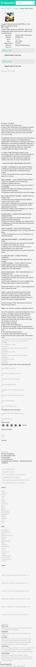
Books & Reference (7, 535)
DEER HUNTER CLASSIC (25, 651)
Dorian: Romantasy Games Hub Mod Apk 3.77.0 (15, 575)
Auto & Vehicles (5, 532)
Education (4, 544)
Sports (3, 516)
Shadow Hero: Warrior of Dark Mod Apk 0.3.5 (14, 583)
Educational (4, 503)
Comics (3, 539)
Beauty (3, 533)
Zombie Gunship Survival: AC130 (18, 657)
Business (4, 537)
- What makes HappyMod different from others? (15, 480)
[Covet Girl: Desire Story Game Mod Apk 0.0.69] (4, 589)
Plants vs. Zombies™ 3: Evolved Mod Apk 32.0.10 (15, 606)
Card (2, 498)
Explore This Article (8, 123)
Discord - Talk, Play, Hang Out (18, 644)
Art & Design (5, 530)
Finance (3, 550)
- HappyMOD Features (8, 472)
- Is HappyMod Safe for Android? (10, 477)
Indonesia (23, 633)
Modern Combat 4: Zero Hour (17, 648)
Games (9, 8)
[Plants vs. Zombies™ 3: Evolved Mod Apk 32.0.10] (4, 605)
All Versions (4, 362)
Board (3, 496)
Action (3, 491)
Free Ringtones (13, 629)
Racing (3, 509)
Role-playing (5, 511)
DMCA (7, 629)
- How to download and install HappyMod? (13, 474)
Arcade (3, 494)
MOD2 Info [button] (6, 61)
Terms (3, 629)
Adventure (4, 493)
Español (8, 633)
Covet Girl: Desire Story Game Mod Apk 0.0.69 (15, 591)
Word (3, 522)
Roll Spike (9, 660)
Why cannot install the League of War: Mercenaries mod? (17, 336)
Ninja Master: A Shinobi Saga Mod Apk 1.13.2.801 (15, 599)
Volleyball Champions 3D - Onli (20, 659)
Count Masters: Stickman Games (15, 642)
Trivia (3, 520)
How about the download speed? (12, 332)
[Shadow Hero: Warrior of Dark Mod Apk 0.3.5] (4, 581)
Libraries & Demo (6, 559)
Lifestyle (3, 561)
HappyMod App (5, 628)
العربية (28, 633)
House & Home (5, 557)
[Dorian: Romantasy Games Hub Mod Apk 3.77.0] (4, 573)
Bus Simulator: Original (21, 655)
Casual (3, 502)
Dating (3, 542)
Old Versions (21, 628)
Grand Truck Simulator (17, 639)
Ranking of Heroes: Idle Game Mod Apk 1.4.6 (14, 614)
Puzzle (3, 507)
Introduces (14, 628)
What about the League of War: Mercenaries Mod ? (18, 326)
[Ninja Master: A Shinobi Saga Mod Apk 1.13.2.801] (4, 597)
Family (3, 548)
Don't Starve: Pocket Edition (9, 651)
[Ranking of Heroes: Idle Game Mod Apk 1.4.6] (4, 613)
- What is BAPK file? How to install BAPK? (13, 483)
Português (4, 635)
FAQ (26, 628)
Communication (6, 541)
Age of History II (6, 639)
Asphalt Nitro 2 (12, 649)
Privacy (30, 628)
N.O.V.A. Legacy (21, 649)
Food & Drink (5, 552)
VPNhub (29, 649)
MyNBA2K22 (5, 657)
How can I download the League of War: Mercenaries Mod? (17, 329)
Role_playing (5, 512)
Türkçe (13, 633)
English (3, 633)
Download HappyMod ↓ (6, 664)
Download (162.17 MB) (8, 71)
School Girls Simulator (7, 655)
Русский (18, 633)
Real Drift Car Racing (12, 640)
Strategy (15, 8)
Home (3, 8)
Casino (3, 500)
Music (3, 505)
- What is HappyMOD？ (8, 469)
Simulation (4, 514)
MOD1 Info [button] (6, 51)
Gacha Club (4, 648)
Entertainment (5, 546)
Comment (4, 440)
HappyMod (9, 3)
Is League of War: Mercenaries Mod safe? (15, 333)
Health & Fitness (6, 555)
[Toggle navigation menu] (2, 3)
